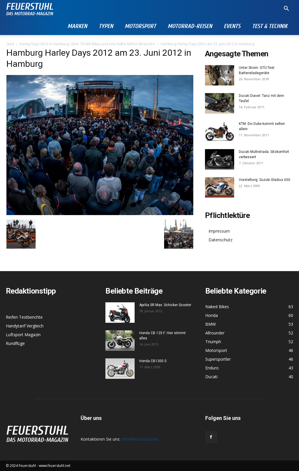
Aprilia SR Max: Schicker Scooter (165, 305)
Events (232, 26)
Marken (77, 26)
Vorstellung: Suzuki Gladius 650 (264, 180)
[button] (286, 9)
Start (10, 43)
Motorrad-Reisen (190, 26)
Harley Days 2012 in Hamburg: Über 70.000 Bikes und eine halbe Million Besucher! (87, 43)
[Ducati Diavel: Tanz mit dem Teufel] (219, 103)
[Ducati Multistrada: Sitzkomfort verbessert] (219, 159)
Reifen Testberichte (24, 317)
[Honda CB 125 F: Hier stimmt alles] (120, 340)
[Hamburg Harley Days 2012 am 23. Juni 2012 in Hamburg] (99, 213)
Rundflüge (15, 343)
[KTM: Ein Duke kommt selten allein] (219, 131)
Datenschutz (220, 240)
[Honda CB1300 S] (120, 368)
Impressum (219, 231)
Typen (106, 26)
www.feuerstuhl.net (54, 465)
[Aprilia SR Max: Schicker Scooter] (120, 312)
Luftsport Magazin (23, 334)
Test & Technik (269, 26)
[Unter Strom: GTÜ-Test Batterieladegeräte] (219, 75)
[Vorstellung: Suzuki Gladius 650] (219, 187)
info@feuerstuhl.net (140, 439)
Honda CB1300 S (152, 361)
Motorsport (140, 26)
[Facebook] (211, 437)
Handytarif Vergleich (25, 326)
